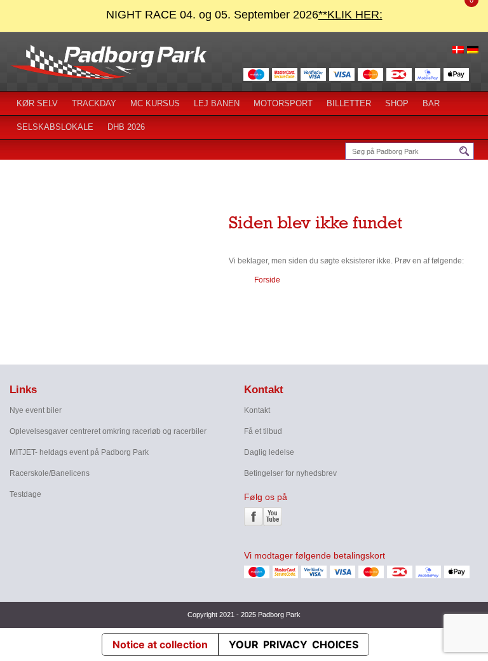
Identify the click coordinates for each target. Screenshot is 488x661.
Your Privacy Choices (293, 644)
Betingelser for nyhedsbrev (290, 473)
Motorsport (283, 103)
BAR (431, 103)
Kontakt (257, 410)
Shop (397, 103)
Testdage (25, 494)
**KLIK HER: (350, 14)
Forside (267, 279)
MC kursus (155, 103)
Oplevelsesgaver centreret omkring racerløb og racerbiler (108, 431)
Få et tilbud (263, 431)
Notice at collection (160, 644)
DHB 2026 (126, 127)
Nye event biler (36, 410)
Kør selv (37, 103)
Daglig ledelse (269, 452)
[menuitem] (458, 49)
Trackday (94, 103)
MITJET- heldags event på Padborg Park (79, 452)
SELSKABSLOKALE (55, 127)
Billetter (349, 103)
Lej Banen (217, 103)
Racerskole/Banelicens (50, 473)
